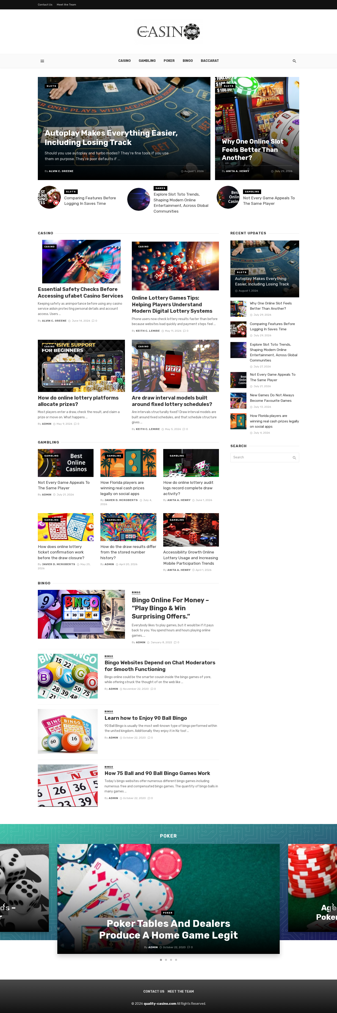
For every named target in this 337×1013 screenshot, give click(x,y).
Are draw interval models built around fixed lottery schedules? (172, 401)
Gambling (147, 61)
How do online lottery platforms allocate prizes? (78, 401)
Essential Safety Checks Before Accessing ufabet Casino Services (80, 292)
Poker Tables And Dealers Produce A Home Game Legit (168, 929)
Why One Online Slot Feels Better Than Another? (253, 150)
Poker (169, 61)
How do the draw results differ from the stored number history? (128, 552)
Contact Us (45, 4)
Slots (51, 86)
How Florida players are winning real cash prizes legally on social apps (122, 488)
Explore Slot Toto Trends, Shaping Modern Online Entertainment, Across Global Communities (181, 203)
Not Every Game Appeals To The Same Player (269, 201)
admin (46, 423)
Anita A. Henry (237, 171)
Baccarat (210, 61)
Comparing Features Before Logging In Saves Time (90, 201)
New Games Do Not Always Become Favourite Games (272, 397)
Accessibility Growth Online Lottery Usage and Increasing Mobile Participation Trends (190, 558)
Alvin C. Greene (61, 171)
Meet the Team (66, 4)
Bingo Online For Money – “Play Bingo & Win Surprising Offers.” (170, 608)
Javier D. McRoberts (121, 500)
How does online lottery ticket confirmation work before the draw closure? (61, 552)
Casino (124, 61)
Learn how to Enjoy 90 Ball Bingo (146, 718)
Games (160, 188)
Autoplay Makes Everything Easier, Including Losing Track (111, 137)
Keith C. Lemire (148, 330)
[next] (333, 904)
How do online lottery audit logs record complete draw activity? (188, 488)
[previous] (4, 904)
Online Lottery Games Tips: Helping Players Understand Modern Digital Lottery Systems (172, 304)
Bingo (188, 61)
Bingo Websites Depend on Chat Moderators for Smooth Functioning (160, 666)
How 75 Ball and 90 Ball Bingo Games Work (157, 773)
